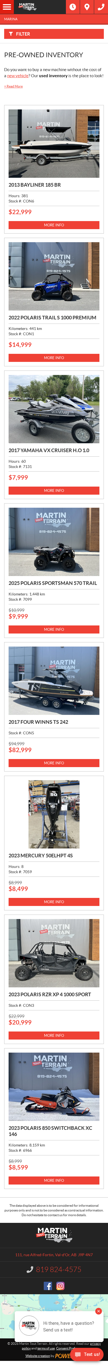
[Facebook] (48, 1286)
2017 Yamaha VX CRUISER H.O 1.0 (49, 450)
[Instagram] (60, 1286)
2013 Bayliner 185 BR (35, 185)
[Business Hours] (73, 7)
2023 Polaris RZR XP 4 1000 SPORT (50, 994)
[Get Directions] (87, 7)
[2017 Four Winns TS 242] (54, 681)
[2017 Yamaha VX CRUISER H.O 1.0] (54, 409)
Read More (13, 86)
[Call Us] (101, 7)
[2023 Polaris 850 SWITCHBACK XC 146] (54, 1087)
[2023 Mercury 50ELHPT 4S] (54, 814)
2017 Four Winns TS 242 (38, 722)
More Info (54, 225)
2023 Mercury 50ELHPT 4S (41, 855)
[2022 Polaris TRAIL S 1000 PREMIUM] (54, 276)
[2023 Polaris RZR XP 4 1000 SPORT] (54, 953)
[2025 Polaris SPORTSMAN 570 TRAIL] (54, 542)
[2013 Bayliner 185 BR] (54, 143)
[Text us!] (87, 1356)
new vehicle (18, 75)
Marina (10, 19)
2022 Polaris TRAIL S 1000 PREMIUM (52, 318)
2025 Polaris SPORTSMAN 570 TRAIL (53, 583)
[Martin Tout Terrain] (40, 7)
